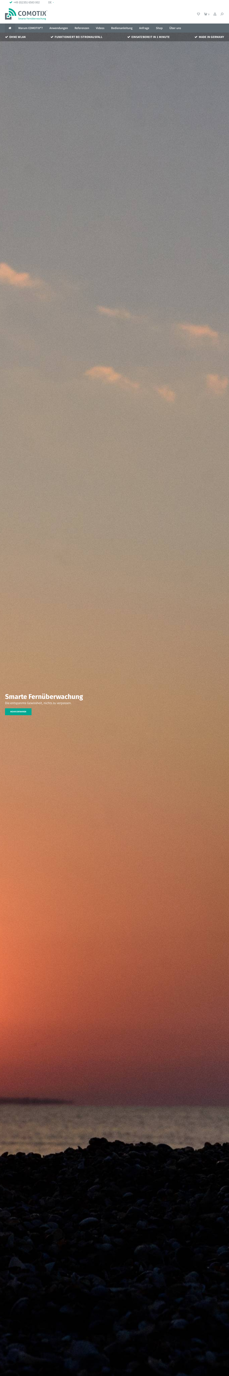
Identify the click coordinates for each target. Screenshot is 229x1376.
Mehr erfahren (18, 711)
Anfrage (144, 28)
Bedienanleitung (121, 28)
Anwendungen (58, 28)
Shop (159, 28)
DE (50, 2)
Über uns (175, 28)
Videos (100, 28)
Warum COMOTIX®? (30, 28)
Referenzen (82, 28)
